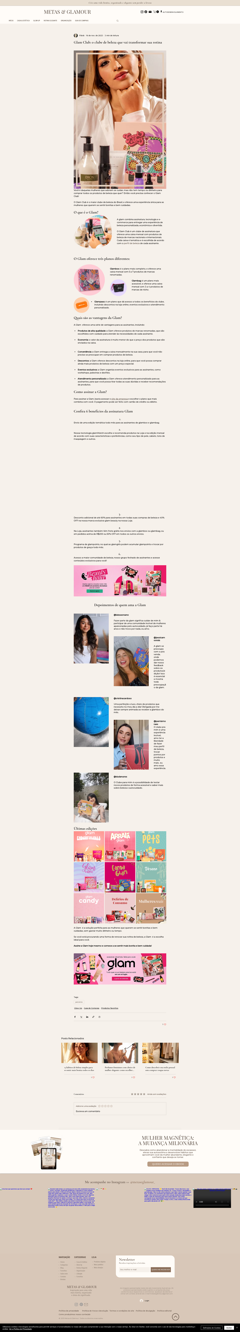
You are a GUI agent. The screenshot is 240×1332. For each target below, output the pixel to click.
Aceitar (229, 1328)
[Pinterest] (81, 1304)
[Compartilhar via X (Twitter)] (81, 1017)
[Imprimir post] (99, 1017)
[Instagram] (76, 1304)
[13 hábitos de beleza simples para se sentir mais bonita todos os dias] (79, 1053)
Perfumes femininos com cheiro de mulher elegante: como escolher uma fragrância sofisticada (120, 1069)
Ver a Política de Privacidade (20, 1329)
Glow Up (78, 1008)
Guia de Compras (91, 1008)
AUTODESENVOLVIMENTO (173, 12)
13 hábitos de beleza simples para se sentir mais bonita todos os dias (79, 1069)
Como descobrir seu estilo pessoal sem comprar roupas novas (160, 1069)
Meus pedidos (98, 1265)
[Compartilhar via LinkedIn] (87, 1017)
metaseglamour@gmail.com (161, 1294)
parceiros (79, 1002)
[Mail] (150, 11)
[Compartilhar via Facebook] (75, 1017)
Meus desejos (98, 1268)
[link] (156, 11)
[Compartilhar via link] (93, 1017)
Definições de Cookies (212, 1328)
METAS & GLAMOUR (67, 11)
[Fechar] (237, 1328)
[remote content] (120, 476)
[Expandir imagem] (89, 846)
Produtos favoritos (109, 1008)
